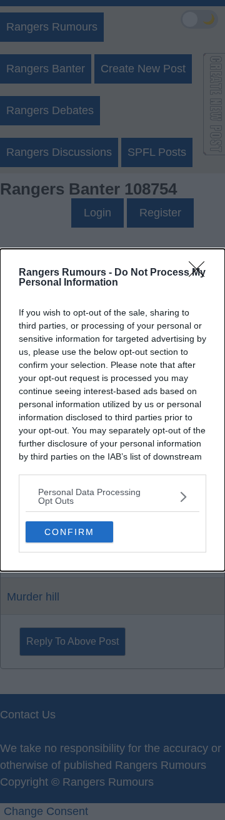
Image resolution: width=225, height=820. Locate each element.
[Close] (200, 273)
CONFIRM (69, 532)
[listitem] (112, 496)
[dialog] (112, 410)
